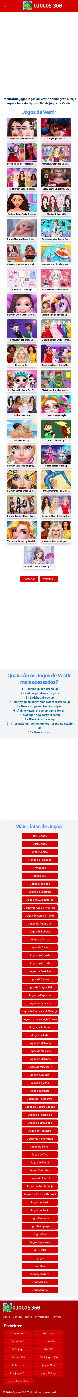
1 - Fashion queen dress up (40, 689)
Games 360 (18, 1357)
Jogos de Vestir (39, 112)
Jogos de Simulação (40, 1122)
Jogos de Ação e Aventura (40, 907)
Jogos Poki (39, 1234)
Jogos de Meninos (40, 1059)
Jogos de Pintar (39, 1090)
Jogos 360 (39, 875)
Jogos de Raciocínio (40, 1114)
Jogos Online (40, 1282)
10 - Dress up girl (39, 732)
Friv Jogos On (18, 1373)
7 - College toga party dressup (40, 715)
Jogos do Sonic (39, 1210)
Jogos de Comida (39, 955)
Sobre (6, 1316)
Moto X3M (40, 1250)
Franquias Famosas (40, 859)
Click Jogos (40, 844)
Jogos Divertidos (39, 1170)
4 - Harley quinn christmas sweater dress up (40, 702)
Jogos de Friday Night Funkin (39, 1019)
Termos (56, 1316)
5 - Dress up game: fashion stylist (40, 706)
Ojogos (40, 1258)
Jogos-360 (49, 1341)
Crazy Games (40, 851)
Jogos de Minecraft (40, 1067)
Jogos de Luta (39, 1035)
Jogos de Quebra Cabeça (40, 1106)
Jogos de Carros (40, 939)
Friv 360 (48, 1349)
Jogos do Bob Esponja (39, 1186)
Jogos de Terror (40, 1146)
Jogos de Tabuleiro (40, 1130)
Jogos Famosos (40, 1218)
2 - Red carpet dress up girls (39, 693)
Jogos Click (48, 1365)
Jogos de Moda (39, 1075)
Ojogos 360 (18, 1333)
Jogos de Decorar (40, 979)
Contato (17, 1316)
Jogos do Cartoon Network (39, 1194)
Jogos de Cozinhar (39, 971)
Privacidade (42, 1316)
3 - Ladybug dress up (40, 697)
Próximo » (49, 578)
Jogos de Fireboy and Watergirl (40, 1011)
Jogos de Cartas (40, 947)
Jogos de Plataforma (40, 1098)
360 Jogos (48, 1333)
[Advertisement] (39, 54)
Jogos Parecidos (18, 1381)
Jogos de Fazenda (40, 1003)
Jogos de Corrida (39, 963)
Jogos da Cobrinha (39, 891)
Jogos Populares (39, 1242)
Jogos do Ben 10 (40, 1178)
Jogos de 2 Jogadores (40, 899)
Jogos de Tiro (39, 1154)
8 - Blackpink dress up (40, 719)
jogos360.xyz (48, 1373)
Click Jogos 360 (49, 1357)
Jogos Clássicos (40, 883)
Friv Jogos (39, 867)
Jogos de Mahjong (40, 1043)
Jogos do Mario (39, 1202)
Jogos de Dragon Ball (40, 987)
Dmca (28, 1316)
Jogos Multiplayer (40, 1226)
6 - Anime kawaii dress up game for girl (39, 710)
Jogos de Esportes (39, 995)
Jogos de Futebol (39, 1027)
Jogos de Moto (39, 1082)
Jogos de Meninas (40, 1051)
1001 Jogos (40, 836)
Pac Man (40, 1266)
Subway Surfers (39, 1274)
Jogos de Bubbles (40, 931)
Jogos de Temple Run (40, 1138)
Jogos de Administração (40, 915)
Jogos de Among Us (40, 923)
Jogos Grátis (40, 1290)
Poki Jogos (18, 1365)
